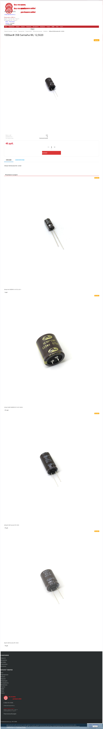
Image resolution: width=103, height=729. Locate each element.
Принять (95, 726)
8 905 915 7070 (10, 11)
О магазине (4, 664)
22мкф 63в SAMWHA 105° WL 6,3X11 (12, 289)
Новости (3, 658)
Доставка (3, 662)
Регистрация (12, 21)
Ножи (57, 26)
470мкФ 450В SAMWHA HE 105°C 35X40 (13, 407)
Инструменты (35, 26)
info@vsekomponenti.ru (9, 14)
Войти (7, 21)
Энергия (23, 26)
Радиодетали (11, 26)
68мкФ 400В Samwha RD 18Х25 (11, 643)
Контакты (3, 666)
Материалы (42, 26)
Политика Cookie (21, 727)
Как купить (4, 660)
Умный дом (28, 26)
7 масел (48, 26)
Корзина (7, 23)
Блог (6, 26)
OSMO (53, 26)
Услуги (61, 26)
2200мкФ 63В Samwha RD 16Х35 (11, 525)
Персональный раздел (10, 714)
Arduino (17, 26)
